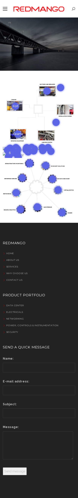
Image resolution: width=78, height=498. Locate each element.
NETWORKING (15, 318)
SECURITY (12, 332)
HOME (10, 253)
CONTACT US (14, 279)
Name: (8, 358)
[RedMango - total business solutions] (39, 8)
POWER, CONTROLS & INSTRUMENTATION (32, 325)
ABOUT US (12, 260)
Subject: (10, 404)
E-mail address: (16, 381)
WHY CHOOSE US (17, 273)
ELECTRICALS (14, 312)
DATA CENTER (15, 305)
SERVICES (12, 266)
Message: (11, 427)
